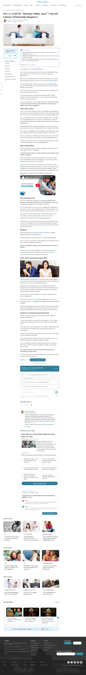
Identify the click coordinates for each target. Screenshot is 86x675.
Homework (7, 68)
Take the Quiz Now (39, 483)
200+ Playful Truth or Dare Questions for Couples (14, 649)
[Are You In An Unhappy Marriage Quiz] (31, 587)
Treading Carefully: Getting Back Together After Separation (16, 651)
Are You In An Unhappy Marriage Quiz (30, 593)
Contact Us (32, 662)
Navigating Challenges (48, 534)
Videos (32, 652)
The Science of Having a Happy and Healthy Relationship (50, 567)
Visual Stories (33, 654)
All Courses (46, 650)
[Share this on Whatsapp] (1, 91)
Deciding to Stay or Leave (10, 590)
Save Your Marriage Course (37, 360)
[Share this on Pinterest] (1, 95)
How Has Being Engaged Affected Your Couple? (11, 593)
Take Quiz (7, 79)
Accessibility (42, 662)
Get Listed (67, 643)
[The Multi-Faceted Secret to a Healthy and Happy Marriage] (12, 526)
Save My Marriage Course (49, 645)
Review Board (14, 662)
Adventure (7, 66)
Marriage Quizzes (34, 647)
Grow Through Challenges (49, 590)
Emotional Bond (8, 74)
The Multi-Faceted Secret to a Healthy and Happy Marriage (11, 538)
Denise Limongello (12, 20)
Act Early (7, 63)
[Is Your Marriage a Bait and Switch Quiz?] (50, 587)
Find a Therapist (45, 396)
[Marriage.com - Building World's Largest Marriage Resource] (43, 2)
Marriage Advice (34, 645)
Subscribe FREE (10, 55)
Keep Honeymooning (10, 76)
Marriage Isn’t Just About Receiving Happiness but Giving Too (31, 567)
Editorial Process (15, 664)
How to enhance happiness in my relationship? (38, 386)
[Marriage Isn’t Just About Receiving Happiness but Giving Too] (31, 556)
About (4, 662)
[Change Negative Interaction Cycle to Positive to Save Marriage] (31, 526)
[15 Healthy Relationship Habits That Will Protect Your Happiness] (12, 556)
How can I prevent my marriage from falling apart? (38, 382)
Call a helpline (39, 396)
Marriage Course (47, 643)
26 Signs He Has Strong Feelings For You (12, 646)
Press (25, 662)
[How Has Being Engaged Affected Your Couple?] (12, 587)
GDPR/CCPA (32, 664)
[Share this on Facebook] (1, 84)
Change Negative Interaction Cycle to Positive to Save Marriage (31, 538)
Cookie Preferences (43, 664)
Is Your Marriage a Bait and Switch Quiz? (49, 593)
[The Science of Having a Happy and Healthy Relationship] (50, 556)
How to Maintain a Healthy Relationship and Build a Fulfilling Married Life (50, 538)
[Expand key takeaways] (57, 50)
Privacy (4, 664)
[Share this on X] (1, 87)
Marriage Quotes (34, 650)
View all (56, 602)
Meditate (7, 71)
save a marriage (38, 299)
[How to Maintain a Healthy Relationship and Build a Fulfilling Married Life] (50, 526)
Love (5, 534)
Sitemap (64, 665)
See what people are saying (49, 513)
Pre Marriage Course (48, 647)
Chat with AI (33, 64)
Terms (57, 396)
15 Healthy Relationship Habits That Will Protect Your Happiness (11, 567)
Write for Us (77, 643)
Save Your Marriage (28, 534)
